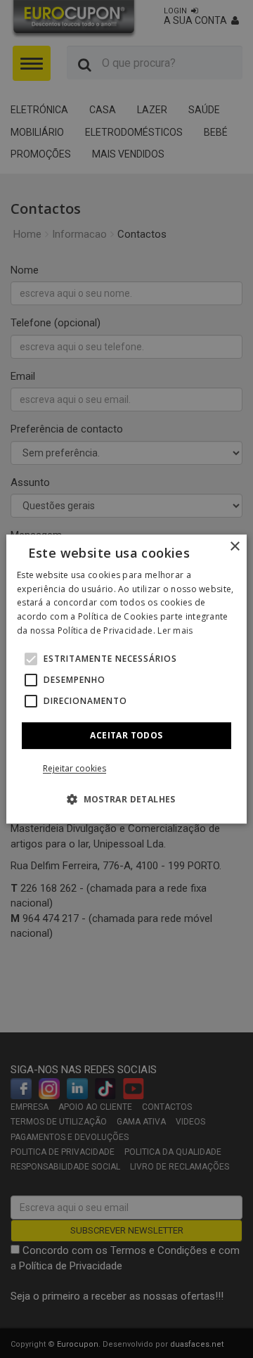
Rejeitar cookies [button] (74, 768)
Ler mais (175, 630)
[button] (31, 659)
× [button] (234, 547)
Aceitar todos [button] (126, 735)
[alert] (126, 679)
